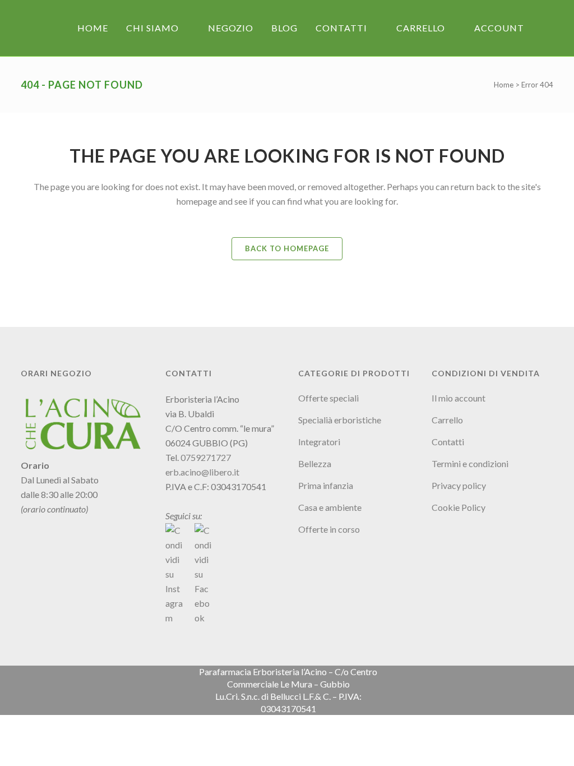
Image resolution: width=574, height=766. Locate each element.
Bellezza (314, 463)
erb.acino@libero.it (202, 472)
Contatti (448, 441)
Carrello (447, 419)
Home (503, 84)
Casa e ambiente (330, 507)
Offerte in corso (329, 529)
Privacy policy (459, 485)
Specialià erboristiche (339, 419)
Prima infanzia (325, 485)
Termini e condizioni (470, 463)
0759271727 (205, 457)
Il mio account (458, 398)
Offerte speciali (328, 398)
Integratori (319, 441)
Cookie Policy (458, 507)
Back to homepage (287, 248)
